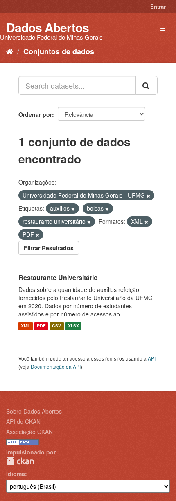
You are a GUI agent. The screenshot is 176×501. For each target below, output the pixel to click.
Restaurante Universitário (58, 277)
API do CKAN (23, 421)
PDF (41, 326)
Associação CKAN (29, 432)
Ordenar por (35, 114)
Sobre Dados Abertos (34, 411)
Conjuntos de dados (58, 51)
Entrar (158, 6)
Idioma (15, 474)
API (152, 358)
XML (25, 326)
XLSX (73, 326)
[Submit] (146, 85)
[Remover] (148, 195)
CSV (56, 326)
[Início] (9, 51)
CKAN (20, 461)
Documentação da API (56, 366)
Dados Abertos (47, 27)
